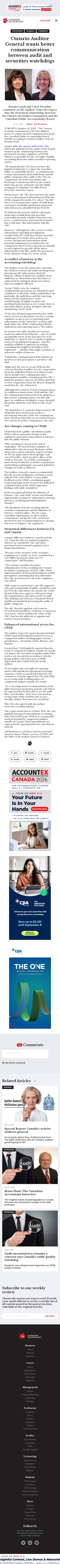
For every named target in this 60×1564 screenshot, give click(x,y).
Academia (30, 1412)
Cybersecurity (30, 1460)
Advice (30, 1367)
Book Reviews (30, 1439)
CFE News (30, 1484)
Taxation (30, 1425)
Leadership (30, 1398)
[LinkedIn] (30, 1543)
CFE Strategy (30, 1488)
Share (31, 753)
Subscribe (45, 20)
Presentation (30, 1370)
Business (30, 31)
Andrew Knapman (30, 1491)
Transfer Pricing (30, 1429)
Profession (17, 31)
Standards (43, 31)
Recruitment (30, 1374)
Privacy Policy (30, 1512)
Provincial (30, 1356)
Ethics (30, 1415)
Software (30, 1470)
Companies (30, 1443)
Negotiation (30, 1464)
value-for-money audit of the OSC (30, 146)
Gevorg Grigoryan (30, 1494)
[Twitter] (23, 1543)
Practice (30, 1419)
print (46, 759)
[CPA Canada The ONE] (30, 989)
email (31, 759)
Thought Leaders (30, 1449)
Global (30, 1349)
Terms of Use (30, 1519)
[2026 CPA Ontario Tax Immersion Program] (30, 900)
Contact (30, 1509)
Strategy (30, 1401)
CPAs (30, 1446)
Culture (30, 1391)
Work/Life (30, 1380)
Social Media (30, 1467)
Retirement (30, 1377)
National (30, 1353)
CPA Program (30, 1481)
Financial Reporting (30, 1394)
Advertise (30, 1505)
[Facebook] (36, 1543)
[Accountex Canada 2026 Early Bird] (30, 8)
